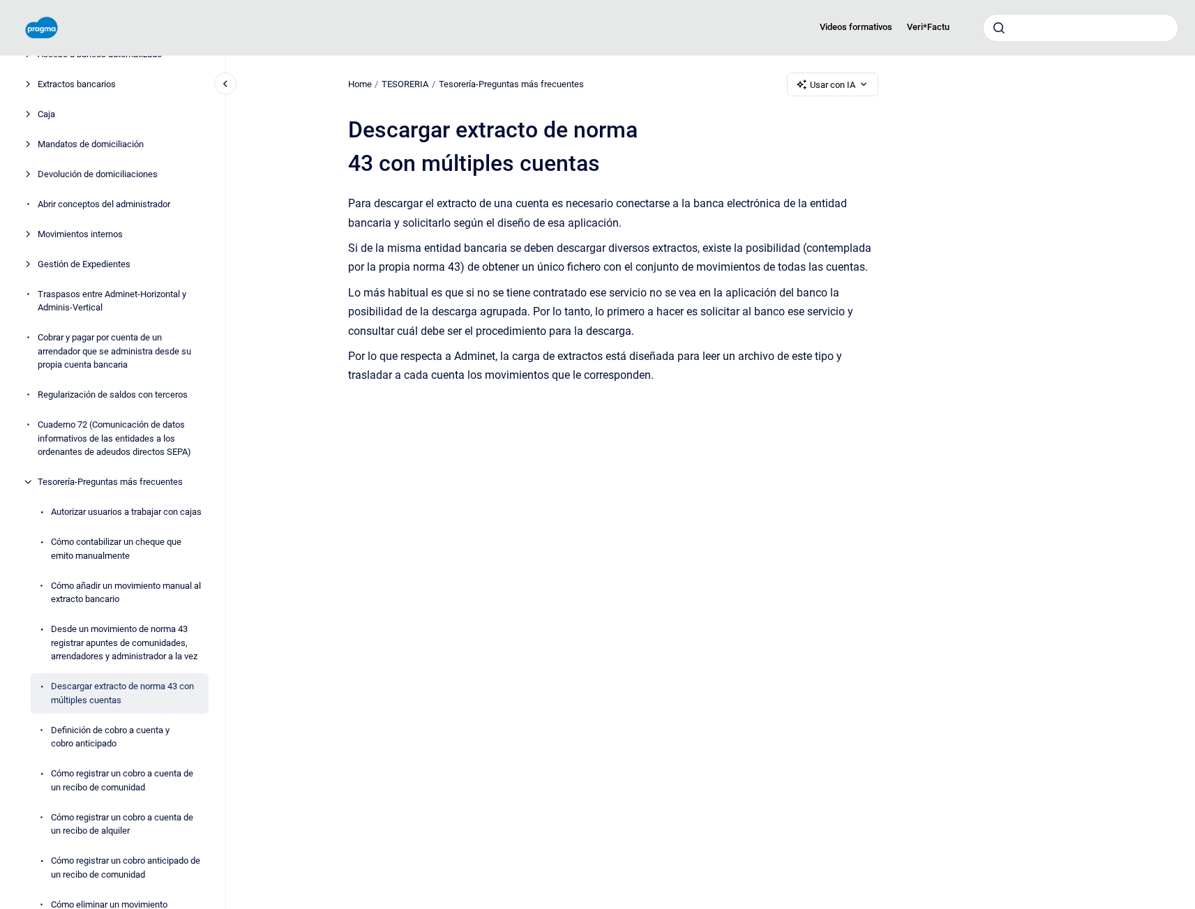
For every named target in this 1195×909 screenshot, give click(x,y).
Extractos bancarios (77, 84)
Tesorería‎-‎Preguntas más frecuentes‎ (110, 481)
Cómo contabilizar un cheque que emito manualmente (116, 548)
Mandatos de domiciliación (91, 144)
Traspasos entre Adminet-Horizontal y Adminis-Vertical (112, 301)
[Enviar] (999, 28)
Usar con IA (832, 85)
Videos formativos (856, 27)
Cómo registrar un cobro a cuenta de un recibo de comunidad (122, 780)
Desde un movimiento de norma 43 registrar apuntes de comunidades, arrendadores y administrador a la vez (124, 642)
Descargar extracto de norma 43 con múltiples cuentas (122, 693)
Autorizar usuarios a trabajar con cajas (126, 511)
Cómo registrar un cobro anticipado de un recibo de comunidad (125, 867)
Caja (46, 114)
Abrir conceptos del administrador (104, 204)
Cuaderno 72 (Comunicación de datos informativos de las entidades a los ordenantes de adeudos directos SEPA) (114, 438)
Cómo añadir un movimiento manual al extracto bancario (126, 592)
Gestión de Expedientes (84, 264)
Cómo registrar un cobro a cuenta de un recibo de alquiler (122, 824)
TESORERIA (405, 84)
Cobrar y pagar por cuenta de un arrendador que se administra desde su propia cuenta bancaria (114, 351)
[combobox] (1081, 28)
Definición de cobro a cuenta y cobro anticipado (110, 737)
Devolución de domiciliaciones (98, 174)
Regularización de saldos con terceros (113, 394)
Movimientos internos (80, 234)
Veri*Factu (928, 27)
